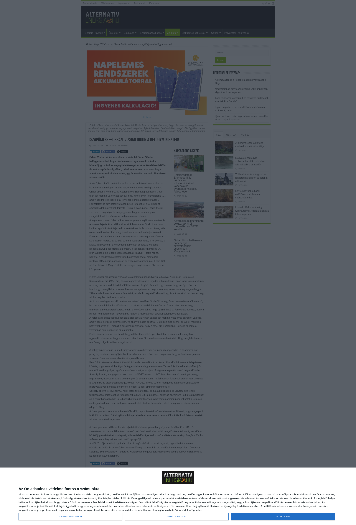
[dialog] (178, 496)
